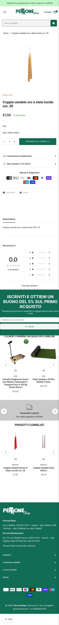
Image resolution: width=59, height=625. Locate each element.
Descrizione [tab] (9, 219)
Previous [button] (4, 411)
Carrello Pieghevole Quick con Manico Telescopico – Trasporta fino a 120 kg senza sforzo (15, 383)
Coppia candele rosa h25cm (43, 469)
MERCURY (15, 465)
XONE (15, 376)
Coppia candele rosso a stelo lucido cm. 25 (15, 469)
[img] (13, 265)
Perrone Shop (20, 605)
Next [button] (55, 411)
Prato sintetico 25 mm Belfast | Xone (43, 380)
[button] (40, 252)
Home (5, 33)
